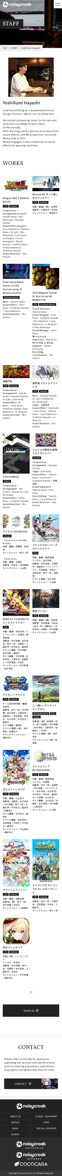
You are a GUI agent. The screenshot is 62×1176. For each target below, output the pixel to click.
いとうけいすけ (15, 633)
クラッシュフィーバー (15, 889)
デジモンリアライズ (14, 694)
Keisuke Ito (51, 339)
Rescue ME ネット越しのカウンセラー (45, 196)
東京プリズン (39, 611)
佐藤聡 (21, 643)
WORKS (15, 1134)
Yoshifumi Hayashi (12, 250)
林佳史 (55, 209)
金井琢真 (47, 560)
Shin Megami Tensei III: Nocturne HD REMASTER (44, 296)
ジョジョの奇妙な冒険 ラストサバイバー (44, 451)
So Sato (15, 232)
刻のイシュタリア (13, 947)
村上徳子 (20, 798)
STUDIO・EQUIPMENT (46, 1116)
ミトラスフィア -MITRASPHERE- (41, 768)
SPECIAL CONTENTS (46, 1128)
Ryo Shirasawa (13, 218)
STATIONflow (11, 476)
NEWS (15, 1128)
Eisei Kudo (20, 235)
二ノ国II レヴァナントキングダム (44, 707)
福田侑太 (53, 212)
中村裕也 (15, 646)
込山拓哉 (11, 718)
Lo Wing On (8, 238)
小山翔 (23, 567)
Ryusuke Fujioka (19, 396)
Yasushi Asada (10, 216)
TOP (5, 47)
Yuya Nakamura (11, 228)
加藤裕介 (41, 566)
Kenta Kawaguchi (12, 240)
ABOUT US (15, 1116)
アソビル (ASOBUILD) (15, 531)
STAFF (14, 47)
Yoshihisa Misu (19, 244)
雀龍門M (7, 381)
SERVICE (15, 1122)
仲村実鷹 (15, 640)
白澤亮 (54, 206)
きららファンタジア (14, 789)
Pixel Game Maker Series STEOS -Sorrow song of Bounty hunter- (13, 287)
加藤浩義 (20, 898)
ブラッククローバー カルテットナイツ (45, 546)
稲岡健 (50, 721)
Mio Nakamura (41, 320)
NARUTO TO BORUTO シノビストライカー (16, 620)
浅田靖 (54, 619)
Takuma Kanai (39, 311)
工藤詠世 (45, 209)
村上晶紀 (24, 829)
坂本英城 (20, 631)
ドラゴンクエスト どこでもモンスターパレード (45, 888)
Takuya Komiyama (41, 347)
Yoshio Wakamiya (12, 247)
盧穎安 (25, 646)
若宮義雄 (24, 564)
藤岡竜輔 (49, 557)
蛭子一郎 (24, 552)
